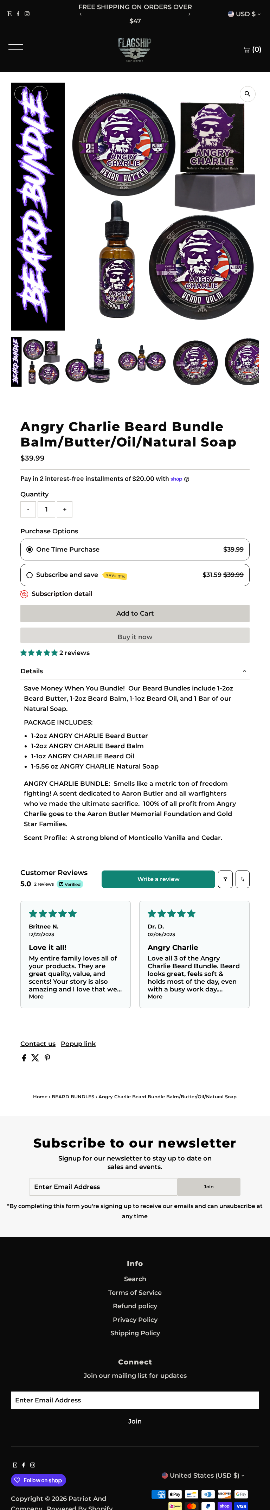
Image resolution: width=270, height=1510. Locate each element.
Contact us (38, 1044)
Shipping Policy (135, 1333)
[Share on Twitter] (36, 1059)
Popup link (78, 1044)
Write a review (158, 879)
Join (209, 1186)
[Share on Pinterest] (47, 1059)
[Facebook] (18, 14)
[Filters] (225, 879)
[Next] (189, 14)
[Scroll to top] (256, 1491)
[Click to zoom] (248, 94)
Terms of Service (135, 1293)
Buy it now (135, 637)
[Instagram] (27, 14)
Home (40, 1096)
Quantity (34, 494)
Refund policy (135, 1306)
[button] (39, 653)
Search (135, 1279)
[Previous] (81, 14)
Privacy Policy (135, 1320)
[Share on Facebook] (25, 1059)
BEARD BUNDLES (73, 1096)
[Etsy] (9, 14)
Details (31, 671)
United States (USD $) (204, 1475)
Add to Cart (135, 613)
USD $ (246, 14)
